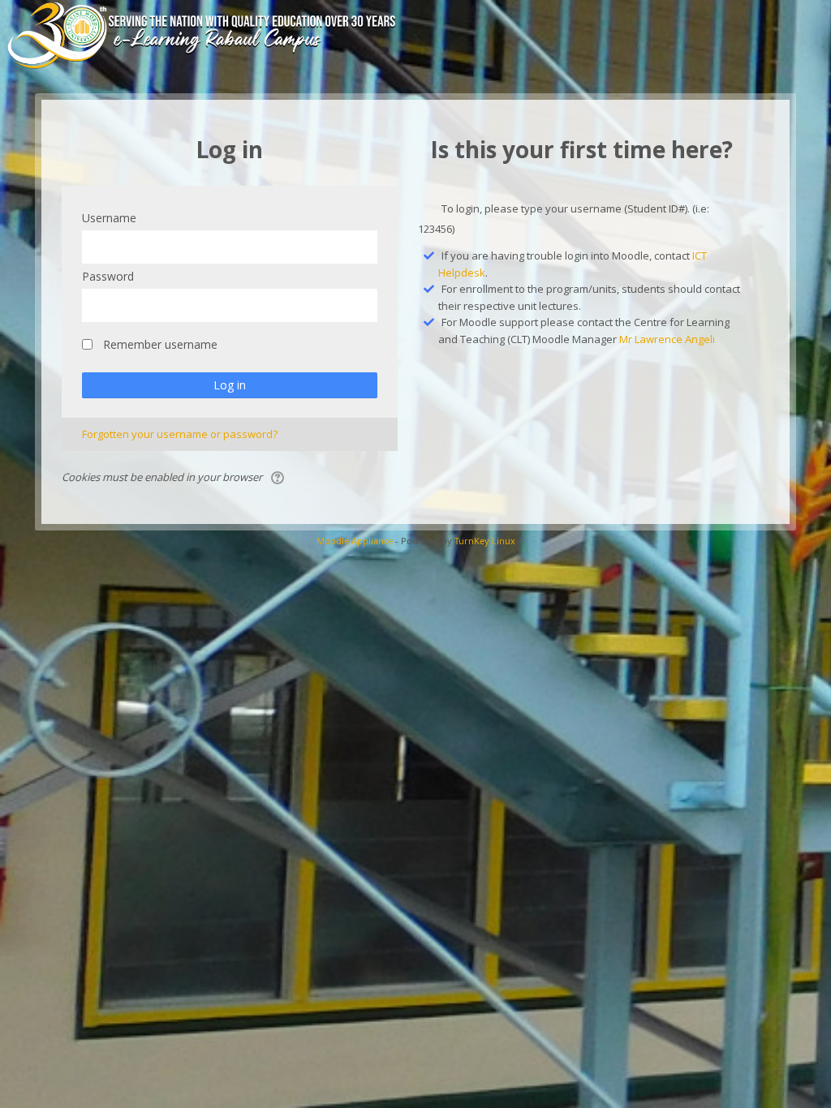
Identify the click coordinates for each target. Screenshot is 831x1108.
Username (109, 217)
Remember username (160, 344)
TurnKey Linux (484, 541)
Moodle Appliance (354, 541)
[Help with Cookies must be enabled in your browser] (279, 477)
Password (108, 276)
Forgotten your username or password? (180, 434)
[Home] (225, 35)
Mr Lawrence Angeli (667, 339)
